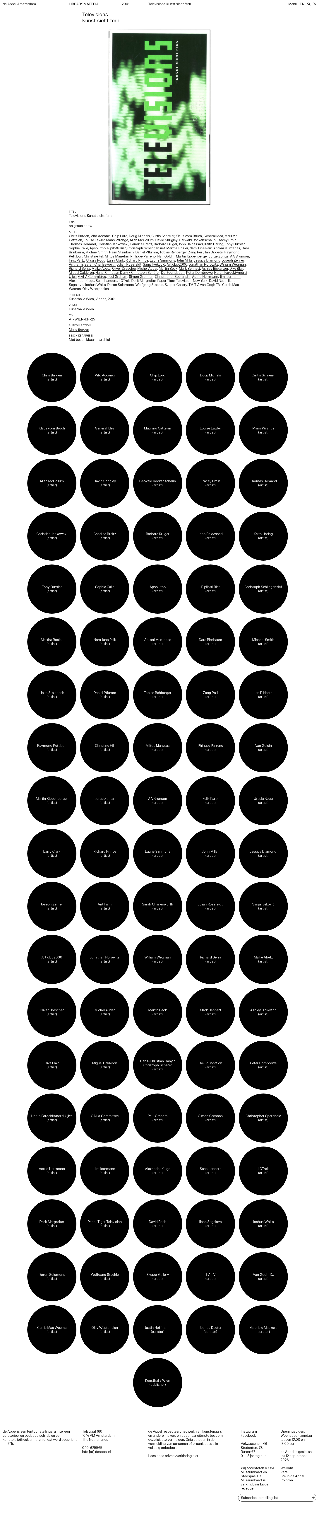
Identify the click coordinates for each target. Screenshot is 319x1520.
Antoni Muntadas (226, 248)
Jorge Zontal (219, 256)
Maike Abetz (101, 268)
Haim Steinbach (121, 252)
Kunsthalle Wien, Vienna (87, 299)
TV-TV (193, 284)
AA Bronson (239, 256)
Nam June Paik (200, 248)
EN (302, 4)
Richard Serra (79, 268)
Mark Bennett (189, 268)
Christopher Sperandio (173, 276)
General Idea (213, 236)
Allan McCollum (142, 240)
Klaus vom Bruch (189, 236)
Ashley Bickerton (215, 268)
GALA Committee (92, 276)
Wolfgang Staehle (149, 284)
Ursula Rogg (95, 260)
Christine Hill (93, 256)
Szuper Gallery (176, 284)
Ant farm (76, 264)
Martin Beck (168, 268)
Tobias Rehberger (173, 252)
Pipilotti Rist (116, 248)
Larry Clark (115, 260)
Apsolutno (98, 248)
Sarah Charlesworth (100, 264)
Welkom (286, 1468)
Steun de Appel (292, 1476)
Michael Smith (96, 252)
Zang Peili (195, 252)
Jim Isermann (230, 276)
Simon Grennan (141, 276)
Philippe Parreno (143, 256)
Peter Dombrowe (199, 272)
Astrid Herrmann (205, 276)
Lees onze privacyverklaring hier (173, 1456)
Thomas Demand (82, 244)
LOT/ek (124, 280)
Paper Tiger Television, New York (182, 280)
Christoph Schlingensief (146, 248)
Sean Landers (106, 280)
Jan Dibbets (214, 252)
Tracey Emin (226, 240)
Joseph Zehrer (233, 260)
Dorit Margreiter (143, 280)
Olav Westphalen (95, 288)
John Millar (185, 260)
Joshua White (95, 284)
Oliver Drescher (124, 268)
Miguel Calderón (81, 272)
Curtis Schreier (162, 236)
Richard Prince (137, 260)
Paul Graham (117, 276)
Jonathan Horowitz (203, 264)
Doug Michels (139, 236)
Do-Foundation (173, 272)
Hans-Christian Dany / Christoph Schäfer (127, 272)
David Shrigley (166, 240)
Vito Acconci (101, 236)
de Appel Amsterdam (19, 4)
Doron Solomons (120, 284)
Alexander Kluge (81, 280)
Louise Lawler (94, 240)
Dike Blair (236, 268)
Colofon (286, 1480)
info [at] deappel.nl (96, 1451)
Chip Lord (119, 236)
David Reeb (218, 280)
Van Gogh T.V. (210, 284)
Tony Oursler (234, 244)
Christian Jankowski (112, 244)
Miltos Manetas (117, 256)
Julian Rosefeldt (129, 264)
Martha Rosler (177, 248)
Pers (284, 1472)
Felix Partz (77, 260)
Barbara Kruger (165, 244)
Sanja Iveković (154, 264)
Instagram (249, 1431)
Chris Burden (79, 236)
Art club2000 (177, 264)
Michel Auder (147, 268)
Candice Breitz (141, 244)
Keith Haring (213, 244)
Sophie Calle (78, 248)
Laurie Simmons (162, 260)
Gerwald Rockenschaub (197, 240)
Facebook (248, 1435)
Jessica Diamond (207, 260)
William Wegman (232, 264)
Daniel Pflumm (146, 252)
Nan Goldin (165, 256)
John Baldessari (191, 244)
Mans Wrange (117, 240)
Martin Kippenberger (192, 256)
